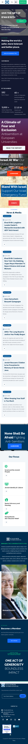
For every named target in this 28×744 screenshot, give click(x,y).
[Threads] (15, 719)
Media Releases (7, 216)
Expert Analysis (7, 292)
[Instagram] (11, 719)
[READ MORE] (4, 244)
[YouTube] (19, 719)
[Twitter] (7, 719)
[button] (12, 2)
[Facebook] (3, 719)
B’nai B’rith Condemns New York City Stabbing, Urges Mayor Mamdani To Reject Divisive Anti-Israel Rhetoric (14, 263)
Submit (23, 695)
